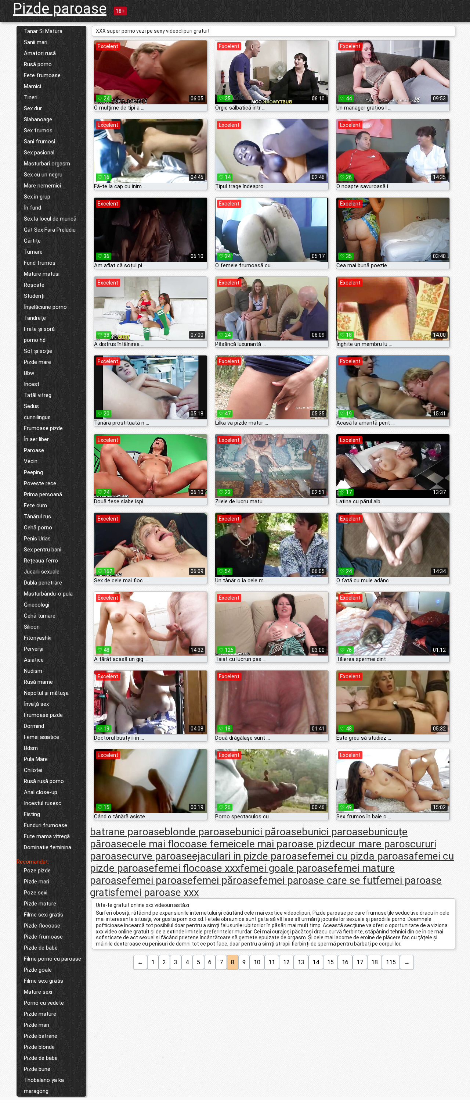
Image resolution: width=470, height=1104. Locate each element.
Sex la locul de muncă (50, 218)
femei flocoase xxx (197, 868)
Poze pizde (37, 870)
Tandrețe (35, 318)
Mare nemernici (42, 185)
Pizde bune (37, 1069)
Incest (31, 384)
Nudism (33, 671)
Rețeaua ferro (41, 560)
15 (330, 962)
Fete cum (35, 505)
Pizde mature (40, 903)
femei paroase (160, 880)
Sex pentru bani (42, 549)
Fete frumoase (42, 75)
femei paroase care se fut (317, 880)
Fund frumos (39, 263)
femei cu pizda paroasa (361, 856)
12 (286, 962)
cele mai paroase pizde (288, 844)
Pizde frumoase (43, 936)
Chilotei (33, 770)
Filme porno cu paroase (52, 958)
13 (301, 962)
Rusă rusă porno (44, 781)
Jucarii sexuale (41, 571)
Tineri (30, 97)
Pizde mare (37, 362)
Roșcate (34, 285)
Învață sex (36, 704)
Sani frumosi (39, 141)
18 (374, 962)
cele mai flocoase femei (181, 844)
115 (391, 962)
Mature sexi (38, 992)
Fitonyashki (37, 638)
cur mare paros (375, 844)
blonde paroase (199, 832)
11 (271, 962)
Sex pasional (39, 152)
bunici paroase (335, 832)
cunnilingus (37, 417)
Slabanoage (38, 119)
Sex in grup (37, 196)
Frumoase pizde (43, 428)
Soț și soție (38, 351)
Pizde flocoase (42, 925)
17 (360, 962)
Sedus (31, 406)
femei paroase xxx (157, 892)
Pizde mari (36, 881)
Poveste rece (40, 483)
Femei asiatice (41, 737)
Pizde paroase (59, 8)
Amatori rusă (40, 53)
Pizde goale (38, 970)
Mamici (32, 86)
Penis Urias (37, 538)
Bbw (29, 373)
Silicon (32, 627)
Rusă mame (38, 682)
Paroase (34, 450)
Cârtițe (32, 240)
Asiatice (34, 660)
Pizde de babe (41, 947)
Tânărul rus (37, 516)
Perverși (33, 649)
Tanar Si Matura (43, 31)
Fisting (32, 814)
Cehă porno (38, 527)
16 (345, 962)
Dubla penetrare (43, 582)
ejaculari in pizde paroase (250, 856)
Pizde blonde (39, 1047)
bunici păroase (268, 832)
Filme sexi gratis (43, 914)
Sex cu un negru (43, 174)
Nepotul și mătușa (46, 693)
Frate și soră (39, 329)
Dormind (34, 726)
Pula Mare (36, 759)
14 (315, 962)
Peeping (33, 472)
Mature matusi (41, 274)
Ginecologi (36, 604)
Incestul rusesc (42, 803)
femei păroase (225, 880)
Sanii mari (35, 42)
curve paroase (159, 856)
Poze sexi (35, 892)
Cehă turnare (39, 615)
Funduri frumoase (45, 825)
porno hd (35, 340)
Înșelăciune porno (45, 307)
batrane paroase (127, 832)
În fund (32, 207)
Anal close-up (40, 792)
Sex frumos (38, 130)
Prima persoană (43, 494)
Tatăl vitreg (37, 395)
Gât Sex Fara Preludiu (50, 229)
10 (257, 962)
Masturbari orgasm (47, 163)
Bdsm (31, 748)
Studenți (34, 296)
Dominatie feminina (47, 847)
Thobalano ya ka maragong (44, 1085)
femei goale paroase (286, 868)
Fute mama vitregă (47, 836)
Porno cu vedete (44, 1003)
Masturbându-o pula (48, 593)
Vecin (30, 461)
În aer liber (36, 439)
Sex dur (33, 108)
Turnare (33, 252)
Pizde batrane (40, 1036)
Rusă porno (38, 64)
